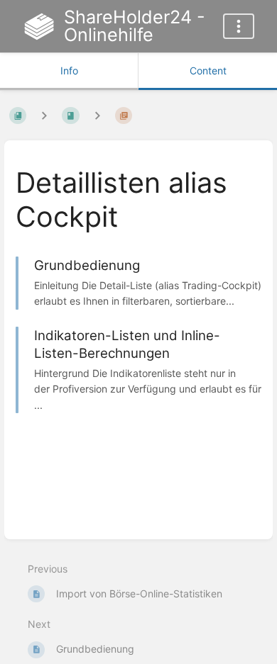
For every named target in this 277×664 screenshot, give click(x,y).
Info (69, 70)
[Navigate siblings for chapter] (97, 116)
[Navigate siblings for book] (44, 116)
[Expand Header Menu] (238, 26)
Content (208, 70)
